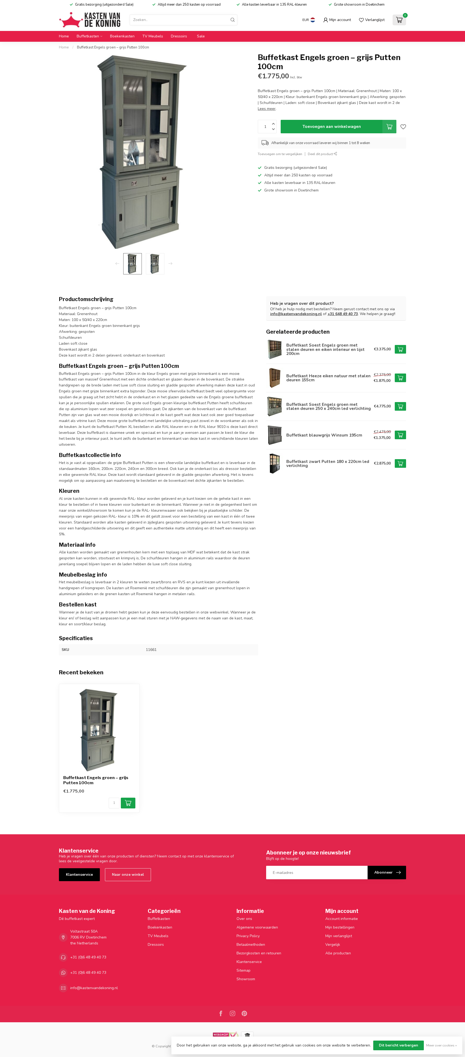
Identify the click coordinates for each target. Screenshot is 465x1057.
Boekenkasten (122, 36)
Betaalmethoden (251, 944)
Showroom (246, 979)
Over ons (244, 918)
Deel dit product (321, 154)
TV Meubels (152, 36)
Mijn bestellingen (339, 927)
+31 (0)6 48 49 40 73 (88, 957)
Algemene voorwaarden (257, 927)
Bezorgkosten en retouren (259, 953)
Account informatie (341, 918)
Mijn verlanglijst (338, 936)
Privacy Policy (248, 936)
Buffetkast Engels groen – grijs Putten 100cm (113, 47)
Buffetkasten (88, 36)
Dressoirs (179, 36)
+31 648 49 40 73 (342, 313)
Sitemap (244, 970)
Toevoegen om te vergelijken (280, 154)
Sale (201, 36)
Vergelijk (332, 944)
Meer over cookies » (441, 1045)
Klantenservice (79, 874)
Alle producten (338, 953)
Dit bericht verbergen (398, 1045)
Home (64, 36)
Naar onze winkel (128, 874)
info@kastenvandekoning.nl (296, 313)
